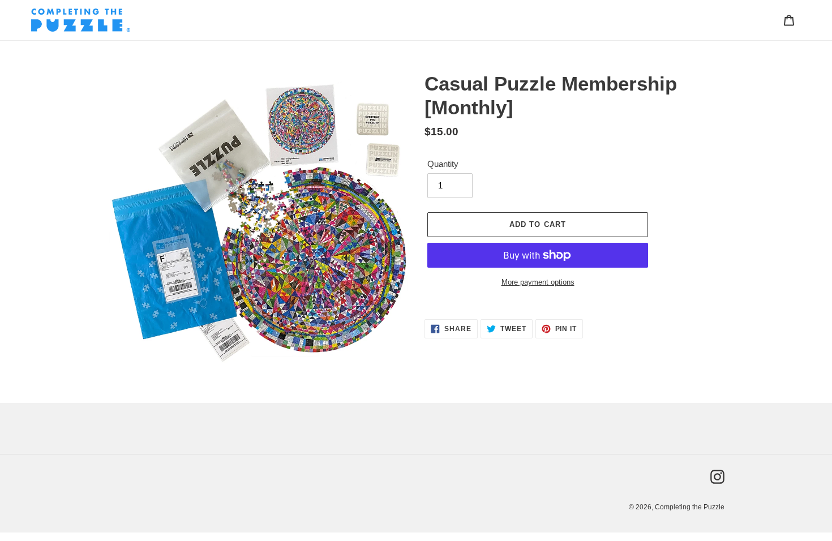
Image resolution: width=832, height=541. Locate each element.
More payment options (537, 282)
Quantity (442, 164)
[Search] (773, 19)
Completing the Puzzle (689, 507)
